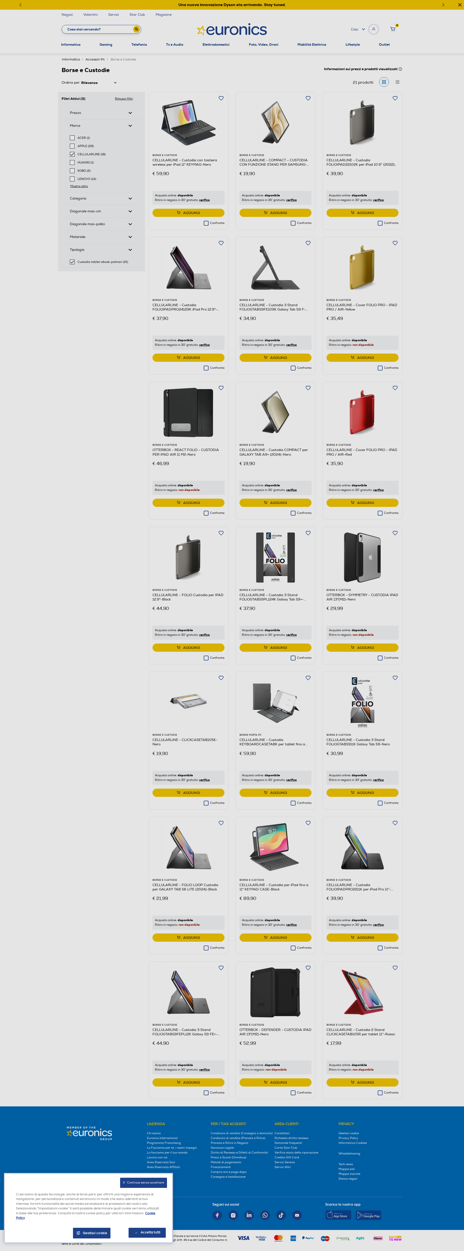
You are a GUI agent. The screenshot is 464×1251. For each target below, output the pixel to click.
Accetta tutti (150, 1232)
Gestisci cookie (95, 1233)
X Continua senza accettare (143, 1182)
